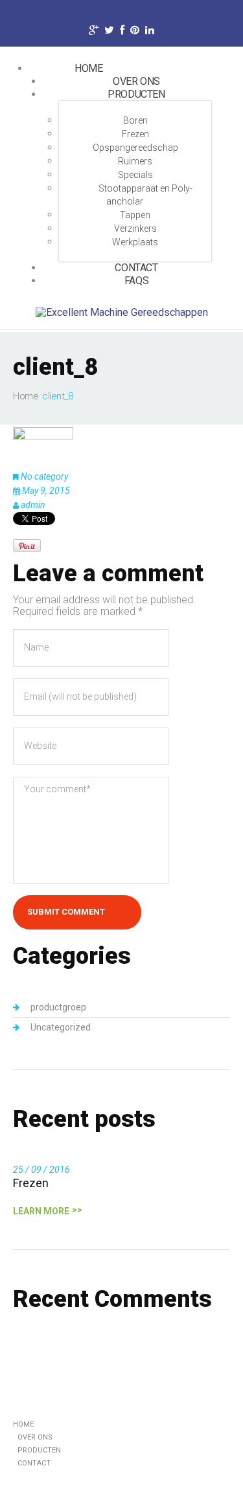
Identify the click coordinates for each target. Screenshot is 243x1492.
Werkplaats (135, 242)
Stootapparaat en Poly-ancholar (145, 194)
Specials (135, 175)
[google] (93, 32)
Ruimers (135, 161)
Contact (34, 1463)
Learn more (41, 1211)
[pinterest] (134, 32)
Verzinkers (135, 228)
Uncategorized (60, 1027)
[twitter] (109, 32)
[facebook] (122, 32)
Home (88, 68)
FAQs (136, 280)
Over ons (34, 1437)
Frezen (135, 134)
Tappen (135, 215)
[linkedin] (149, 32)
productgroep (58, 1007)
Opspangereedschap (135, 147)
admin (33, 505)
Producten (136, 94)
